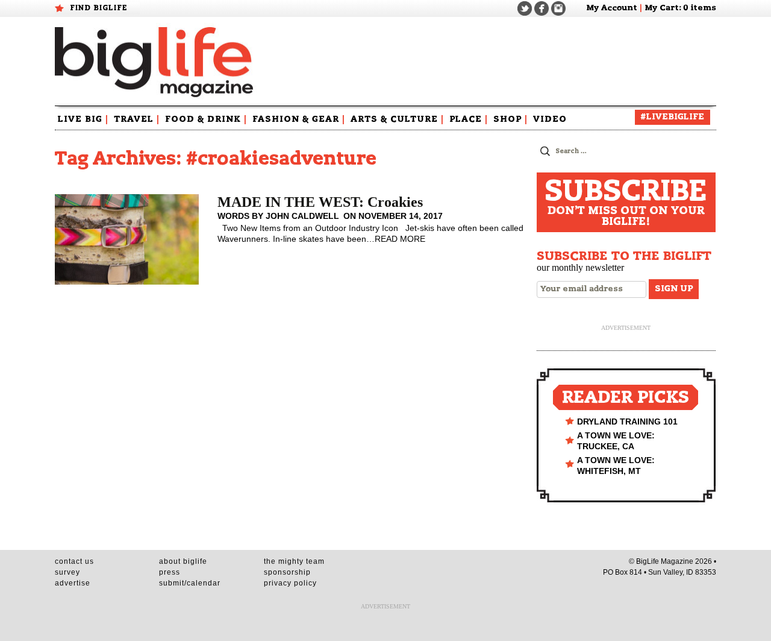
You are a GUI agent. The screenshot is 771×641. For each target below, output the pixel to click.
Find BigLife (99, 7)
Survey (67, 572)
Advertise (72, 583)
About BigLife (183, 561)
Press (169, 572)
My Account (611, 8)
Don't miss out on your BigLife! (626, 202)
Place (468, 119)
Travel (137, 119)
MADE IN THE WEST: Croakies (320, 202)
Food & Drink (206, 119)
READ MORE (400, 239)
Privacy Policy (290, 583)
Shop (510, 119)
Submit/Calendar (189, 583)
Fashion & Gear (298, 119)
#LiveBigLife (672, 117)
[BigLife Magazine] (156, 61)
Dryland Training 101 (627, 421)
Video (550, 119)
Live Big (83, 119)
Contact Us (74, 561)
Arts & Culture (397, 119)
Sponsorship (287, 572)
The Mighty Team (294, 561)
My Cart (662, 8)
